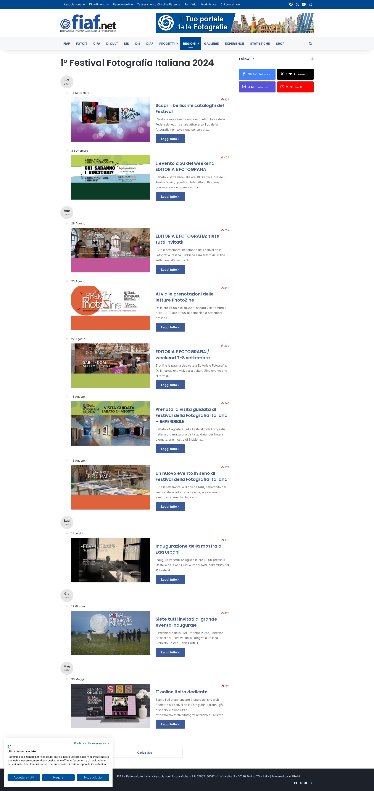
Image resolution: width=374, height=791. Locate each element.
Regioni (189, 43)
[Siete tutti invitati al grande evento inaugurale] (110, 633)
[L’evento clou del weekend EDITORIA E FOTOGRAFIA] (110, 177)
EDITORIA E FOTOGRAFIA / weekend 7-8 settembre (183, 355)
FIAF (66, 43)
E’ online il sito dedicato (182, 692)
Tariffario (191, 4)
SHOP (280, 43)
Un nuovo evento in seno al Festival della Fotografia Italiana (191, 476)
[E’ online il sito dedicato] (110, 706)
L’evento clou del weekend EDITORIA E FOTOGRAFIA (185, 166)
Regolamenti (121, 4)
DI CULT (112, 43)
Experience (234, 43)
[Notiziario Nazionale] (88, 23)
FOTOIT (81, 43)
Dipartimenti (97, 4)
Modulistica (208, 4)
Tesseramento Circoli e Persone (158, 4)
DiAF (149, 43)
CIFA (96, 43)
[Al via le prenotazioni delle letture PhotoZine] (110, 308)
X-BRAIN (294, 776)
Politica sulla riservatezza (91, 743)
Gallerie (211, 43)
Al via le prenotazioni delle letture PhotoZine (185, 297)
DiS (137, 43)
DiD (126, 43)
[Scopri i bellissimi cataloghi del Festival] (110, 119)
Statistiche (260, 43)
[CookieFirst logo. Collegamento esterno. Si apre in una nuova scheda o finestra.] (9, 747)
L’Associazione (72, 4)
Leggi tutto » (170, 139)
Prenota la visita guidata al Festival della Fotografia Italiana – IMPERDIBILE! (191, 415)
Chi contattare (230, 4)
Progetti (167, 43)
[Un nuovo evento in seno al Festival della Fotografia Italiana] (110, 487)
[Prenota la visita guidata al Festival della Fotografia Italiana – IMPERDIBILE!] (110, 423)
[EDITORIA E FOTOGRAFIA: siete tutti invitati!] (110, 250)
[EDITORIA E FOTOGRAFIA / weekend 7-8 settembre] (110, 365)
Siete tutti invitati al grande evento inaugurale (186, 622)
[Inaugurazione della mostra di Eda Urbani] (110, 560)
